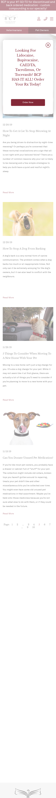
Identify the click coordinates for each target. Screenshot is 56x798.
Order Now (28, 102)
